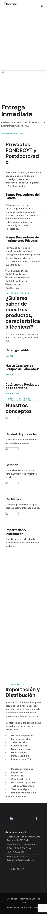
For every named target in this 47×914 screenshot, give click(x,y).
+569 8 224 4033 (16, 844)
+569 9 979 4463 (22, 847)
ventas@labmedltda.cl (18, 856)
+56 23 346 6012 (15, 852)
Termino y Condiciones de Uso (23, 907)
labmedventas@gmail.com (20, 859)
